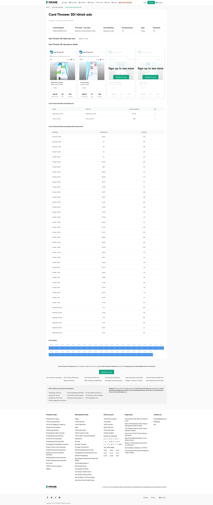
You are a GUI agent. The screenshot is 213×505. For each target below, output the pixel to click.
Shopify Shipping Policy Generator (56, 460)
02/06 (111, 450)
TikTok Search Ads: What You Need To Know (136, 420)
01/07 (117, 456)
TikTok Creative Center (82, 433)
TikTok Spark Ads (80, 424)
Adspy (77, 419)
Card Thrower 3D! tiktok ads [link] (73, 7)
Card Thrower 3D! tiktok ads (71, 377)
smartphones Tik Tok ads (55, 398)
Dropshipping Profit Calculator (55, 441)
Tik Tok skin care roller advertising (76, 395)
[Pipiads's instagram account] (59, 497)
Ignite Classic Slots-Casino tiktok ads (135, 377)
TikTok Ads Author (109, 430)
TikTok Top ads (108, 424)
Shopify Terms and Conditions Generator (55, 454)
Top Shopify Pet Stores (82, 469)
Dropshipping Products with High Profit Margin (86, 459)
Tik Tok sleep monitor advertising (94, 395)
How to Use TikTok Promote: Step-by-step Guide (136, 434)
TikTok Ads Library (80, 430)
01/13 (111, 453)
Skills (76, 427)
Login (144, 2)
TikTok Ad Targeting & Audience (55, 424)
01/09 (105, 456)
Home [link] (48, 7)
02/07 (105, 450)
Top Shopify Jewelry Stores (83, 472)
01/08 (111, 456)
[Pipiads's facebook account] (47, 497)
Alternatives (78, 439)
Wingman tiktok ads (69, 380)
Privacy (145, 497)
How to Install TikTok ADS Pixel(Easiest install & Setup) (137, 452)
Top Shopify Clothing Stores (83, 474)
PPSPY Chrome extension (54, 466)
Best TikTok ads (108, 427)
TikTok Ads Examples (110, 419)
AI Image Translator (80, 444)
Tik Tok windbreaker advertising (75, 393)
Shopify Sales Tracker (52, 419)
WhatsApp (157, 422)
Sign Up (151, 2)
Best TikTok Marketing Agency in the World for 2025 (136, 439)
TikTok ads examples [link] (57, 7)
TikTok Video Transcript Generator (85, 436)
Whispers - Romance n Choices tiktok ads (136, 380)
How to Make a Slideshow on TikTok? (136, 448)
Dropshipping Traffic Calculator (55, 433)
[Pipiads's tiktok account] (55, 497)
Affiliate (48, 469)
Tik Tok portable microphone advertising (95, 393)
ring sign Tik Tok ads (54, 395)
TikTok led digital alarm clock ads (57, 400)
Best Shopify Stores (81, 466)
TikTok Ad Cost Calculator (54, 439)
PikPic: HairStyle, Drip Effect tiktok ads (94, 380)
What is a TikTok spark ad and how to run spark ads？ (136, 444)
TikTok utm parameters (53, 422)
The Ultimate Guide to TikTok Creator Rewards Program (136, 429)
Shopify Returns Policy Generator (56, 457)
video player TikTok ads (55, 393)
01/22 (117, 450)
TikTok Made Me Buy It (81, 463)
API (155, 424)
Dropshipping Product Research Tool (86, 453)
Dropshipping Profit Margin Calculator (57, 444)
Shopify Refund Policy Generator (56, 450)
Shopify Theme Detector (53, 427)
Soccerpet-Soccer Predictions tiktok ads (156, 377)
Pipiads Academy (109, 433)
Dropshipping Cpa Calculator (54, 436)
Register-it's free (121, 77)
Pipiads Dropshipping (81, 455)
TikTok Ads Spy (79, 422)
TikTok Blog (107, 422)
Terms (153, 497)
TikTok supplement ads (92, 398)
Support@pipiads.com (160, 419)
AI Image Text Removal (82, 447)
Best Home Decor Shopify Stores (84, 480)
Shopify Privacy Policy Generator (56, 447)
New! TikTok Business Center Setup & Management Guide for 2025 (136, 425)
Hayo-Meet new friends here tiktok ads (115, 380)
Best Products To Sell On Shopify (85, 477)
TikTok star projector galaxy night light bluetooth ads (76, 398)
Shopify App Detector (52, 430)
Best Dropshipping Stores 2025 (84, 450)
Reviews (77, 441)
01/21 (105, 453)
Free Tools (49, 463)
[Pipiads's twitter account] (51, 497)
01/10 (117, 453)
